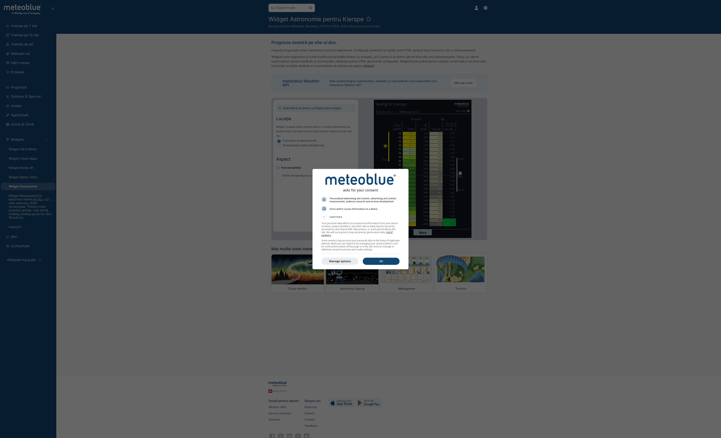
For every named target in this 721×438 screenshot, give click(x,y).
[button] (360, 217)
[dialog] (360, 219)
